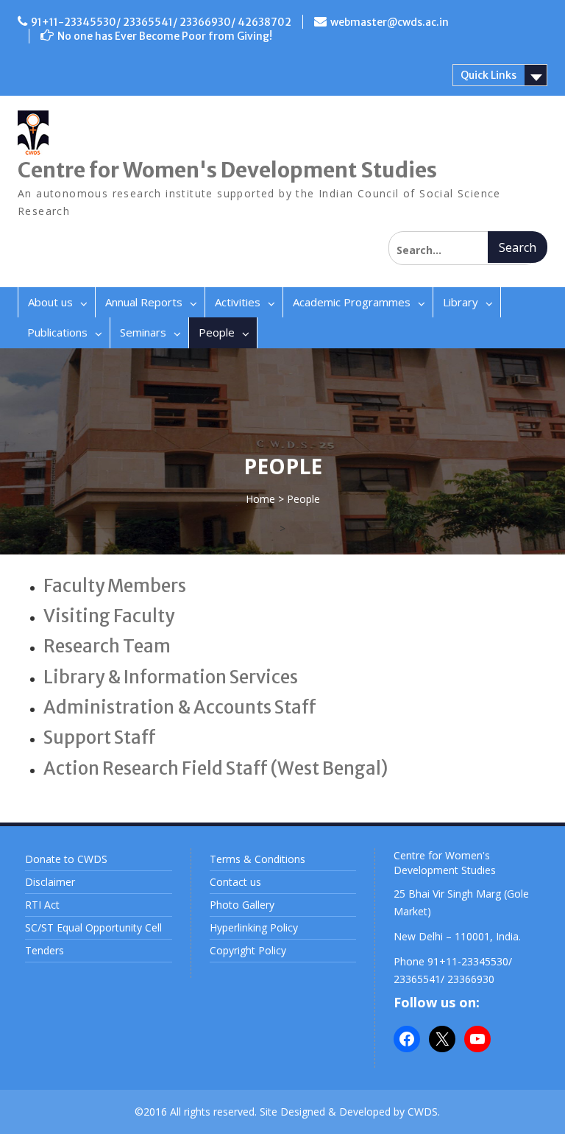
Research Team (107, 646)
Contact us (235, 882)
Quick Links (488, 75)
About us (50, 302)
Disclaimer (50, 882)
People (217, 332)
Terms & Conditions (257, 859)
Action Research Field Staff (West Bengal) (215, 768)
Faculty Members (114, 585)
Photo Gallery (242, 905)
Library (460, 302)
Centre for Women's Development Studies (227, 170)
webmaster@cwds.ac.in (389, 22)
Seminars (143, 332)
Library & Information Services (170, 677)
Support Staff (99, 737)
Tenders (44, 950)
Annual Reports (143, 302)
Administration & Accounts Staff (179, 707)
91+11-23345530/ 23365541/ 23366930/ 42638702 (161, 22)
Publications (57, 332)
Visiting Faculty (108, 616)
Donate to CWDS (66, 859)
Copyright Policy (248, 950)
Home (260, 499)
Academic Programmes (352, 302)
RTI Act (42, 905)
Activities (237, 302)
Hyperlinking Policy (254, 927)
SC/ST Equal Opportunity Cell (93, 927)
